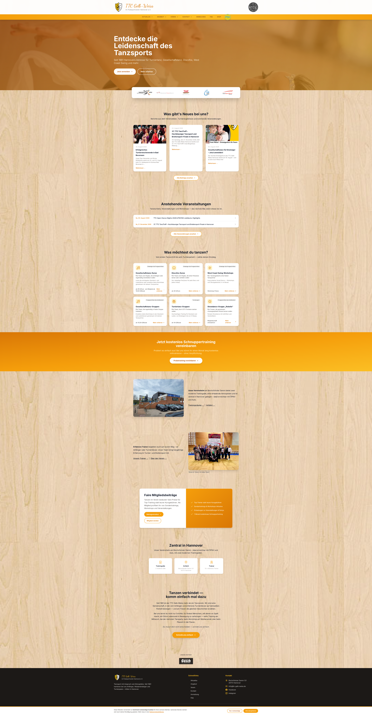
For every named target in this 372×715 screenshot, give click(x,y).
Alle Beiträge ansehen (185, 178)
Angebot (160, 17)
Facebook (232, 690)
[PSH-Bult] (227, 17)
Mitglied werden (153, 521)
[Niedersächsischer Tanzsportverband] (165, 93)
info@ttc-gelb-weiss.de (237, 686)
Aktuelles (146, 17)
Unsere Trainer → (140, 458)
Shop (219, 17)
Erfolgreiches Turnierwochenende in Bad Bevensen (147, 152)
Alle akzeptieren (250, 711)
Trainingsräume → (196, 405)
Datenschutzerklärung (156, 712)
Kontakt (186, 17)
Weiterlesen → (140, 168)
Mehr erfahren (147, 72)
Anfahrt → (210, 405)
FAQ (211, 17)
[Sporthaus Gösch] (186, 661)
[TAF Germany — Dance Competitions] (186, 93)
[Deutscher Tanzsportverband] (144, 93)
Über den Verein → (159, 458)
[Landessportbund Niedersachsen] (207, 93)
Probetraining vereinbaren (185, 361)
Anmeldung (201, 17)
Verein (173, 17)
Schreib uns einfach (184, 635)
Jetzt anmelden (123, 72)
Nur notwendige (234, 711)
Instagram (232, 693)
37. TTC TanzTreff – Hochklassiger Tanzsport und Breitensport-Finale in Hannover (185, 134)
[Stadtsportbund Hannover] (227, 93)
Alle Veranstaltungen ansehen (185, 234)
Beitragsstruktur (153, 514)
